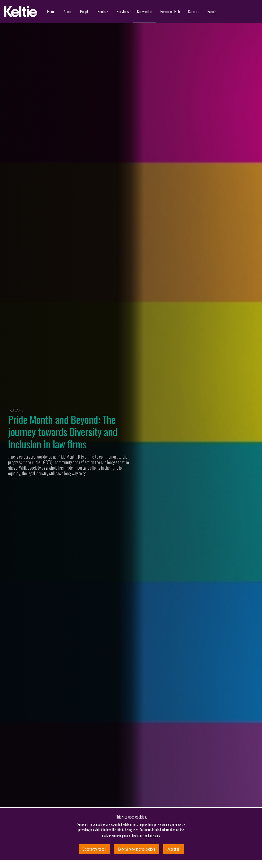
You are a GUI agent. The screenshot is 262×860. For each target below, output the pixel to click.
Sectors (103, 11)
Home (51, 11)
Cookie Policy (151, 835)
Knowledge (144, 11)
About (68, 11)
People (84, 11)
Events (211, 11)
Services (123, 11)
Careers (193, 11)
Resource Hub (170, 11)
